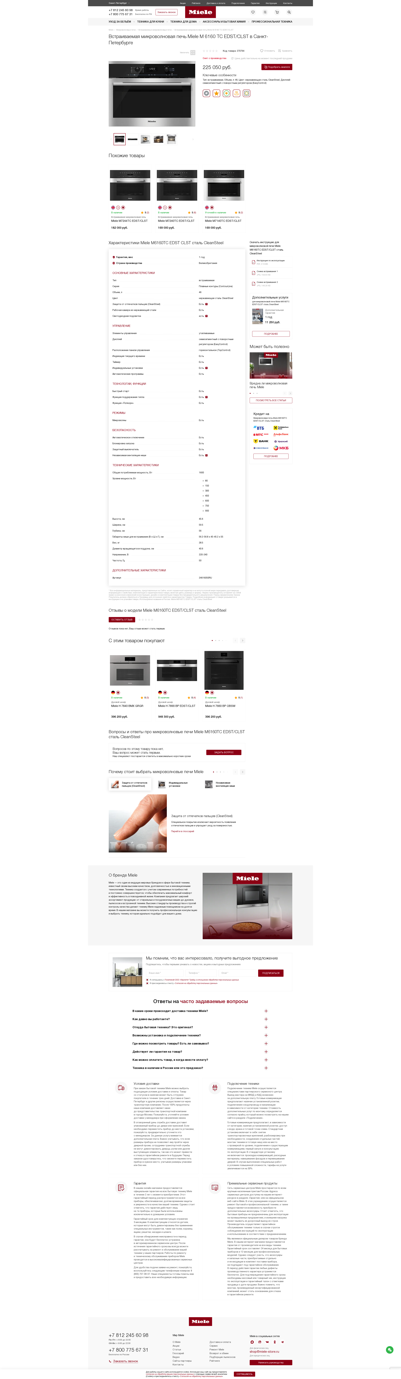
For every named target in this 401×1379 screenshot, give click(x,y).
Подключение (238, 3)
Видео (176, 1357)
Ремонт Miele (217, 1349)
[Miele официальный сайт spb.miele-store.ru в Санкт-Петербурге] (200, 12)
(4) (194, 697)
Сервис (214, 1346)
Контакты (287, 3)
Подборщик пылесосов (222, 1357)
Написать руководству (271, 1362)
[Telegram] (282, 1342)
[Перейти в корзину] (277, 12)
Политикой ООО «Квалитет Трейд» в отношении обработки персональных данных (202, 980)
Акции (183, 3)
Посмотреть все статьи (271, 400)
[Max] (252, 1342)
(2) (148, 212)
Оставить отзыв (122, 619)
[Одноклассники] (274, 1342)
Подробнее (271, 334)
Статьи (177, 1349)
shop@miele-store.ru (264, 1351)
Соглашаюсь (245, 1374)
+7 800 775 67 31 (121, 14)
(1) (241, 697)
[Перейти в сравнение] (265, 12)
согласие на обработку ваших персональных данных (170, 1374)
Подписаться (270, 973)
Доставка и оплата (216, 3)
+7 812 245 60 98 (121, 10)
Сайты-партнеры (182, 1361)
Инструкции (271, 3)
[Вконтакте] (267, 1342)
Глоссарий (178, 1353)
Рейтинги (196, 3)
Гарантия (255, 3)
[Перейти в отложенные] (253, 12)
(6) (195, 212)
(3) (147, 697)
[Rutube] (259, 1342)
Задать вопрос (224, 752)
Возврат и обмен (219, 1353)
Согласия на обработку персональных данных (196, 983)
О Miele (176, 1342)
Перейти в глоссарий (182, 831)
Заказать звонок (166, 12)
